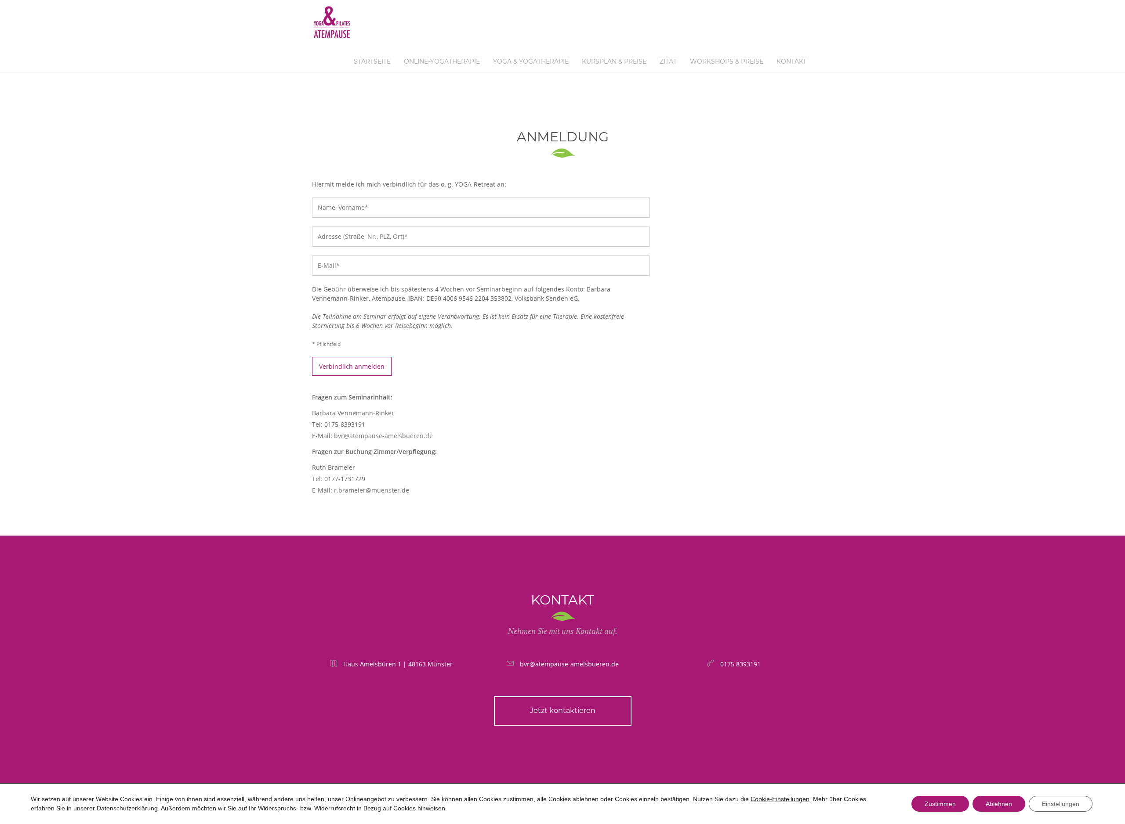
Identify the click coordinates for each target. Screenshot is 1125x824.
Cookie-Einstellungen (780, 798)
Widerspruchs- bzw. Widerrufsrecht (306, 808)
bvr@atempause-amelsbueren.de (383, 436)
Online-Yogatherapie (442, 61)
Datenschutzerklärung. (128, 808)
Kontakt (791, 61)
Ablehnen (999, 803)
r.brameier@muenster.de (371, 490)
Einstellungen (1060, 803)
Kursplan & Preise (614, 61)
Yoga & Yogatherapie (531, 61)
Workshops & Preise (726, 61)
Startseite (372, 61)
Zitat (668, 61)
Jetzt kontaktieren (562, 710)
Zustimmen (940, 803)
